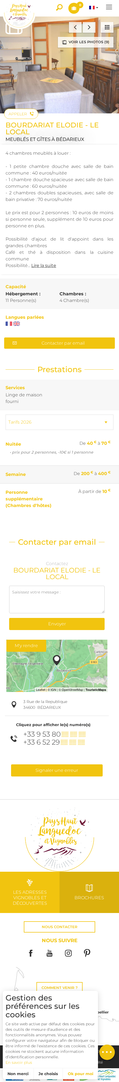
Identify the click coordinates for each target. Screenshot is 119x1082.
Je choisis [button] (48, 1073)
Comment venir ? (60, 988)
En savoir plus (19, 1062)
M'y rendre (26, 645)
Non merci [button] (18, 1073)
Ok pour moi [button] (80, 1073)
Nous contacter (59, 927)
